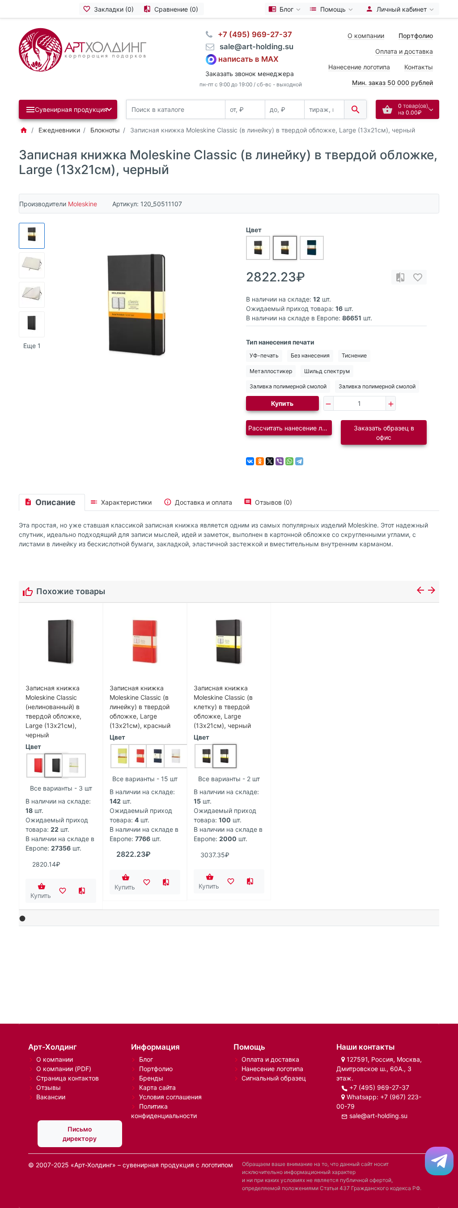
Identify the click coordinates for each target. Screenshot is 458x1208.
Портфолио (156, 1068)
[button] (22, 919)
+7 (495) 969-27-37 (379, 1087)
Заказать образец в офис (384, 432)
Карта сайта (157, 1087)
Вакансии (50, 1097)
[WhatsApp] (289, 461)
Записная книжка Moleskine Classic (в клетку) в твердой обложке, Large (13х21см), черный (223, 706)
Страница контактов (67, 1078)
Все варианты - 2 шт (229, 779)
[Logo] (82, 49)
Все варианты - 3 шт (61, 788)
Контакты (418, 67)
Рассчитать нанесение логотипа (290, 428)
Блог (146, 1059)
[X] (270, 461)
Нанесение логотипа (359, 67)
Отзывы (48, 1087)
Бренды (151, 1078)
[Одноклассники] (260, 461)
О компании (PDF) (63, 1068)
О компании (366, 35)
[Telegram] (299, 461)
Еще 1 (32, 345)
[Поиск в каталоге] (355, 109)
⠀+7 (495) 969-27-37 (252, 34)
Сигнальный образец (274, 1078)
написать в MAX (248, 58)
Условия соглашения (170, 1097)
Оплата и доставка (404, 51)
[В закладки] (418, 277)
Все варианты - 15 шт (145, 779)
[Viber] (280, 461)
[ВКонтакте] (250, 461)
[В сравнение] (400, 277)
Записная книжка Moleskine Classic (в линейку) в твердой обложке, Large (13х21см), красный (140, 706)
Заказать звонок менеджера (249, 73)
